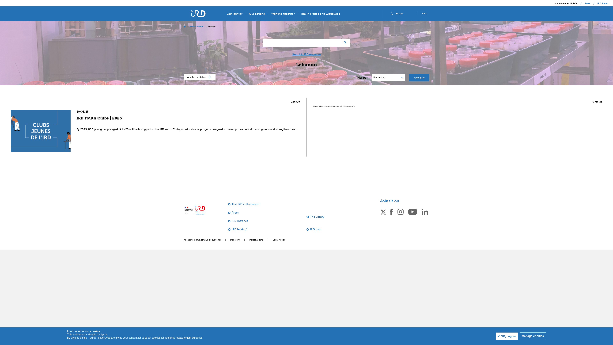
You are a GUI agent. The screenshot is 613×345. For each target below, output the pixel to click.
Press (587, 3)
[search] (405, 13)
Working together (283, 13)
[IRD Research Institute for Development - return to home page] (195, 210)
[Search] (345, 43)
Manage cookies (533, 336)
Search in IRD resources (306, 54)
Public (573, 3)
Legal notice (279, 239)
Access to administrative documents (202, 239)
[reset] (338, 43)
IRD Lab (315, 229)
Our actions (257, 13)
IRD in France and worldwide (320, 13)
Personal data (256, 239)
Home (185, 26)
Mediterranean (196, 26)
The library (317, 216)
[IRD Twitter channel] (383, 211)
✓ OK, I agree (507, 336)
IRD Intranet (240, 220)
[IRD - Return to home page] (198, 13)
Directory (235, 239)
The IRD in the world (245, 204)
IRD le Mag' (239, 229)
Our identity (234, 13)
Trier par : (362, 77)
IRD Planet (602, 3)
